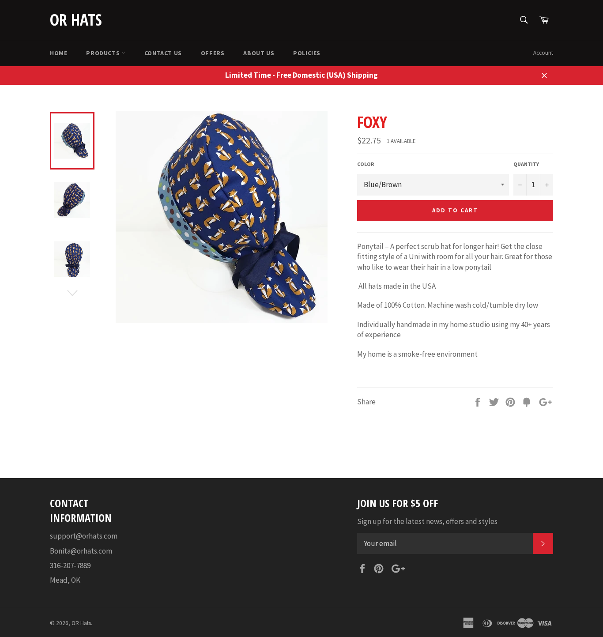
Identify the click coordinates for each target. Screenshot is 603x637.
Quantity (526, 164)
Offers (213, 53)
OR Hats (76, 19)
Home (58, 53)
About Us (258, 53)
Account (543, 53)
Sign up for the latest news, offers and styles (427, 521)
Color (365, 164)
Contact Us (163, 53)
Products (103, 53)
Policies (306, 53)
